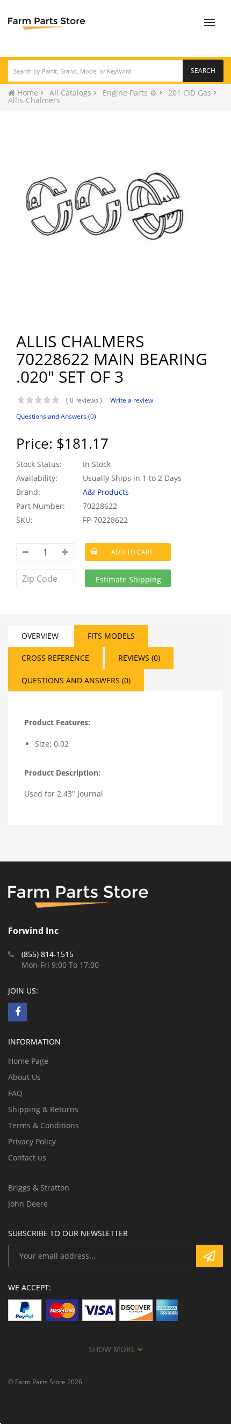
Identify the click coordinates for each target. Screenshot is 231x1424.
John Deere (28, 1204)
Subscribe (209, 1256)
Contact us (27, 1157)
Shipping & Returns (43, 1109)
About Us (24, 1077)
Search (203, 70)
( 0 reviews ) (84, 400)
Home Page (28, 1061)
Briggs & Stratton (38, 1187)
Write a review (131, 400)
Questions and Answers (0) (56, 416)
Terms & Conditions (43, 1125)
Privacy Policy (32, 1141)
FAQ (15, 1093)
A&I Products (106, 492)
